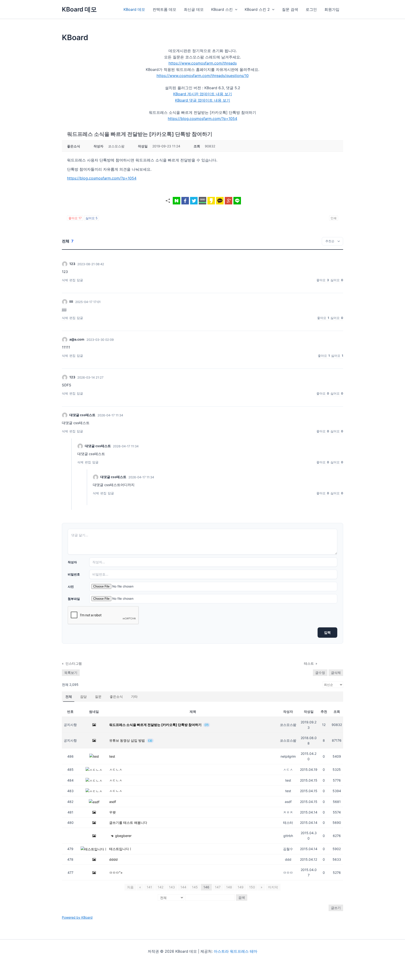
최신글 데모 (194, 9)
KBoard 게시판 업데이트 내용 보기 (202, 94)
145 (195, 887)
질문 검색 (290, 9)
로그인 (311, 9)
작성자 (72, 562)
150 (252, 887)
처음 (130, 887)
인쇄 (333, 218)
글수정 (320, 673)
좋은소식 (116, 696)
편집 (72, 280)
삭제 (65, 280)
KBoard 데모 (79, 9)
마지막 (273, 887)
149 (241, 887)
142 (160, 887)
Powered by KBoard (77, 917)
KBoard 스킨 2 (257, 9)
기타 (134, 696)
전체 (68, 696)
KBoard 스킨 (222, 9)
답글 (80, 280)
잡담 (83, 696)
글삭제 (336, 673)
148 (229, 887)
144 (183, 887)
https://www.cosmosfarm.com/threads (203, 63)
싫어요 (92, 218)
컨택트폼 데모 (164, 9)
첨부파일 (74, 599)
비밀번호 (74, 574)
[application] (235, 9)
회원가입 (331, 9)
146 (206, 887)
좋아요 (75, 218)
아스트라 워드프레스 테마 (235, 951)
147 (218, 887)
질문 (98, 696)
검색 (241, 897)
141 (149, 887)
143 (172, 887)
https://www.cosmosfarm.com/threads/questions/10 (203, 75)
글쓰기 (336, 908)
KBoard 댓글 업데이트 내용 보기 (202, 100)
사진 (71, 586)
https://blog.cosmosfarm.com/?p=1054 (202, 118)
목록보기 (70, 673)
